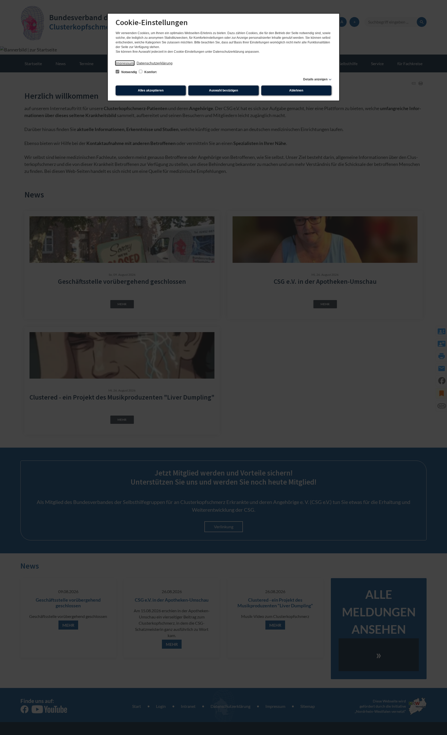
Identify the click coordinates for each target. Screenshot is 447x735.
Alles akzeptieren (150, 90)
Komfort (150, 72)
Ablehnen (296, 90)
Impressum (125, 63)
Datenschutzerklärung (155, 63)
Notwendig (129, 72)
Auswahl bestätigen (223, 90)
